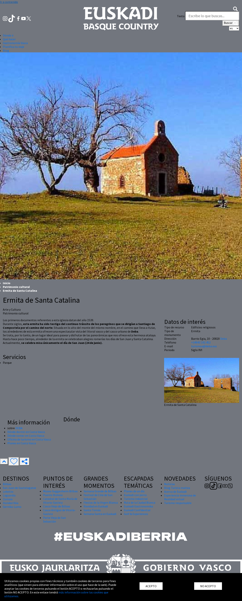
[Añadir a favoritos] (14, 461)
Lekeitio (8, 491)
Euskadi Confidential (137, 510)
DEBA (18, 428)
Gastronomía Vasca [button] (15, 43)
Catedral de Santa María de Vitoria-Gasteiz (60, 500)
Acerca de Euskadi (175, 491)
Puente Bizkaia (53, 495)
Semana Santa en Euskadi (100, 514)
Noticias (169, 484)
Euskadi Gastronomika (138, 506)
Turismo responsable (178, 503)
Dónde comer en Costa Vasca (25, 435)
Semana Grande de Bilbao (100, 491)
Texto (181, 16)
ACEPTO (151, 586)
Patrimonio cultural (16, 287)
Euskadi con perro (135, 495)
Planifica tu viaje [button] (13, 47)
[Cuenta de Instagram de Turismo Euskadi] (5, 18)
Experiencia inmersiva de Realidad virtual (180, 497)
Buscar (228, 23)
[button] (235, 8)
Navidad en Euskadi (96, 506)
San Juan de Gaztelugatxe (19, 488)
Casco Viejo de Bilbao (56, 506)
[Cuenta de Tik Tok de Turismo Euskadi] (12, 18)
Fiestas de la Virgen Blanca (101, 502)
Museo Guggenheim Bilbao (60, 491)
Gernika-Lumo (12, 507)
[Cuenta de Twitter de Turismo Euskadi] (28, 18)
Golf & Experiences (136, 514)
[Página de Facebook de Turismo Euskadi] (18, 18)
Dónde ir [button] (8, 35)
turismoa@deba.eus (204, 346)
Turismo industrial (136, 499)
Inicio (6, 283)
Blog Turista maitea (177, 488)
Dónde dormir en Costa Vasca (26, 432)
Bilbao (7, 484)
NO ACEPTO (208, 586)
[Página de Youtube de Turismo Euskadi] (23, 18)
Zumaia (7, 499)
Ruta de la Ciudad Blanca (139, 502)
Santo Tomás (92, 510)
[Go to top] (4, 461)
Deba (223, 338)
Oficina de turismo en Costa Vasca (29, 439)
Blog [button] (6, 50)
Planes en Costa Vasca (21, 443)
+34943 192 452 (201, 342)
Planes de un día (134, 491)
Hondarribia (10, 503)
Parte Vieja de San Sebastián (54, 519)
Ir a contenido (9, 2)
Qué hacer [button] (9, 39)
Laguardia (9, 495)
